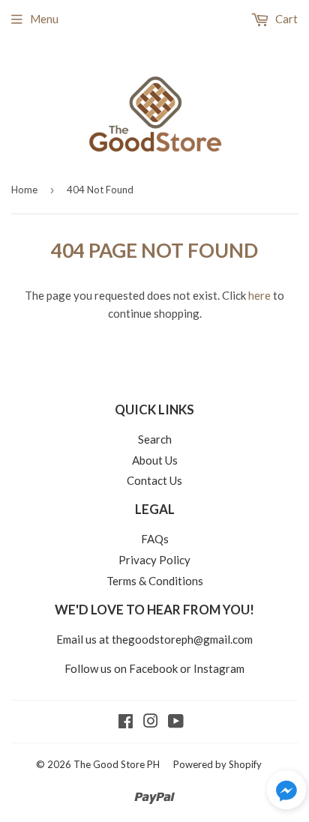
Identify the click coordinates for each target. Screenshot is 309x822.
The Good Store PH (117, 764)
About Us (155, 460)
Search (155, 439)
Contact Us (154, 480)
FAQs (155, 539)
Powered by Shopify (217, 764)
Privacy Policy (154, 559)
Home (24, 190)
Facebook (153, 668)
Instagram (219, 668)
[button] (286, 792)
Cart (285, 18)
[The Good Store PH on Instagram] (150, 722)
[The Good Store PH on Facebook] (126, 722)
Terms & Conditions (154, 580)
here (259, 295)
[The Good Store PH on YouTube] (176, 722)
